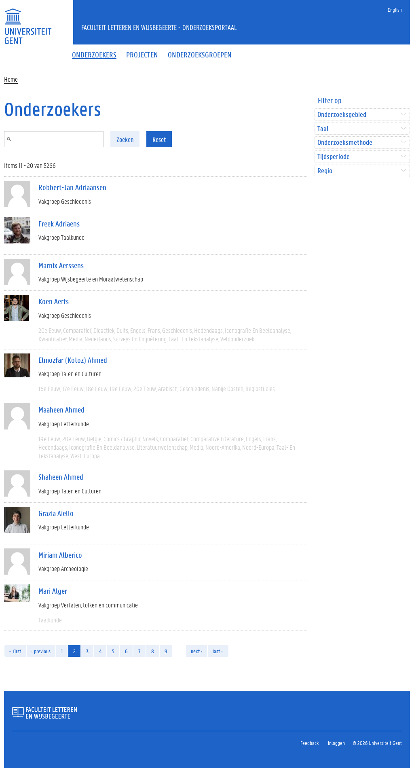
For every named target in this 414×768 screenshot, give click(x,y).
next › (196, 650)
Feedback (309, 742)
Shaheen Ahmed (60, 477)
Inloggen (336, 742)
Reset (159, 139)
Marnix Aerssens (61, 265)
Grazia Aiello (56, 513)
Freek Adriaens (59, 223)
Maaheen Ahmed (61, 410)
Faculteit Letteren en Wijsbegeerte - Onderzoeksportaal (159, 27)
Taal (322, 129)
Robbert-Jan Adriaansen (72, 187)
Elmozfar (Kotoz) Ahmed (72, 360)
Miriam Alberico (60, 555)
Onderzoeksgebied (341, 114)
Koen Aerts (53, 301)
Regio (324, 171)
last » (218, 650)
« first (15, 650)
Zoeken (124, 139)
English (395, 9)
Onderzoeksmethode (344, 142)
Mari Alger (52, 591)
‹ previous (41, 650)
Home (11, 79)
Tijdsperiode (333, 157)
